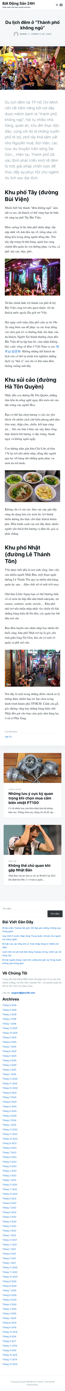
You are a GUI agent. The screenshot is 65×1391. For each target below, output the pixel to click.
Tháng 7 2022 (9, 1207)
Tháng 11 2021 (9, 1244)
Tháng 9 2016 (9, 1350)
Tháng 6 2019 (9, 1327)
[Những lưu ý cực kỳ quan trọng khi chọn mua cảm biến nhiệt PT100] (32, 768)
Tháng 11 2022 (9, 1189)
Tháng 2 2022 (9, 1230)
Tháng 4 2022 (9, 1221)
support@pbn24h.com (23, 992)
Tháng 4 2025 (9, 1060)
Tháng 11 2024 (9, 1083)
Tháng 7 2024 (9, 1097)
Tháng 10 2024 (10, 1088)
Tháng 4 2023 (9, 1166)
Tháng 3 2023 (9, 1170)
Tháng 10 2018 (9, 1332)
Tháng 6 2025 (9, 1051)
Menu (61, 5)
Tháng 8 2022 (9, 1203)
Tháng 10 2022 (9, 1194)
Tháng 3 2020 (9, 1309)
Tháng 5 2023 (9, 1161)
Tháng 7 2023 (9, 1152)
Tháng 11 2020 (9, 1272)
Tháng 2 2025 (9, 1069)
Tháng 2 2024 (9, 1120)
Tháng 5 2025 (9, 1056)
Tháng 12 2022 (9, 1184)
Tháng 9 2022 (9, 1198)
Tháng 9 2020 (9, 1281)
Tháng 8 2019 (9, 1322)
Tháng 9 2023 (9, 1143)
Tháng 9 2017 (9, 1341)
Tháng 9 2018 (9, 1336)
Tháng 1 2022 (9, 1235)
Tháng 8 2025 (9, 1042)
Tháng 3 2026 (9, 1014)
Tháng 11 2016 (9, 1345)
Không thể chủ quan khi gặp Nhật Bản (29, 867)
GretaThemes (32, 1385)
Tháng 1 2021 (9, 1263)
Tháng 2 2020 (9, 1313)
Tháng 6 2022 (9, 1212)
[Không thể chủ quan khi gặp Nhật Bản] (32, 840)
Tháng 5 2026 (9, 1010)
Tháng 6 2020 (9, 1295)
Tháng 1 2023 (9, 1180)
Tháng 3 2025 (9, 1065)
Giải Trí (8, 736)
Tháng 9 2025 (9, 1037)
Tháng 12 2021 (9, 1240)
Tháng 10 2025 (10, 1033)
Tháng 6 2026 (9, 1005)
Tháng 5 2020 (9, 1299)
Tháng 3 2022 (9, 1226)
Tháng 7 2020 (9, 1290)
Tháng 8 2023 (9, 1147)
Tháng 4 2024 (9, 1111)
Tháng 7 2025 (9, 1046)
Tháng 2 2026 (9, 1019)
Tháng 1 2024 (9, 1124)
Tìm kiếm (6, 908)
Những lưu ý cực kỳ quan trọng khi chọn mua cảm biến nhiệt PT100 (30, 798)
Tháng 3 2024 (9, 1115)
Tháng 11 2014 (9, 1359)
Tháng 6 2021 (9, 1253)
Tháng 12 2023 (9, 1129)
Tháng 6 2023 (9, 1157)
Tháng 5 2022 (9, 1217)
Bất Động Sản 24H (18, 3)
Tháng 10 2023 (10, 1138)
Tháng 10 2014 (9, 1364)
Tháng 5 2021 (9, 1258)
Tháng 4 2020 (9, 1304)
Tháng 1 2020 (9, 1318)
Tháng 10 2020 (10, 1276)
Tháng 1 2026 (9, 1023)
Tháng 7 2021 (9, 1249)
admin (23, 34)
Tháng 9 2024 (9, 1092)
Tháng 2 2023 (9, 1175)
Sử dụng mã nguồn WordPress (23, 1382)
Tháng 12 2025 (9, 1028)
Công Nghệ (14, 789)
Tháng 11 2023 (9, 1134)
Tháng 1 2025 (9, 1074)
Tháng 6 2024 (9, 1101)
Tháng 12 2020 (9, 1267)
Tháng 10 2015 (9, 1355)
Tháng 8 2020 (9, 1286)
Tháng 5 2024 (9, 1106)
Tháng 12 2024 (9, 1078)
